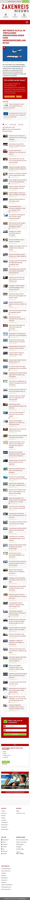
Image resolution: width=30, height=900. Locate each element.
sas (6, 124)
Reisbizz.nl (3, 875)
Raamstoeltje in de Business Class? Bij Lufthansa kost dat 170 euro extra (17, 515)
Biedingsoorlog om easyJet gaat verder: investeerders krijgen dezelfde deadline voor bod (17, 621)
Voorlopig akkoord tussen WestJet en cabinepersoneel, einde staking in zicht (16, 604)
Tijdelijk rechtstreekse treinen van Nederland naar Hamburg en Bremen (18, 247)
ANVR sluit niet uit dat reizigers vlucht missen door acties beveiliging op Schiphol (17, 224)
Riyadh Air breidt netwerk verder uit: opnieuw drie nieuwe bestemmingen (17, 546)
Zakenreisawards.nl (6, 889)
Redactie (3, 815)
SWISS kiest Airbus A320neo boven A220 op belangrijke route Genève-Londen (17, 295)
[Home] (15, 8)
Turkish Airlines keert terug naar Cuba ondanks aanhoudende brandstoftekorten (17, 270)
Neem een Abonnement (22, 839)
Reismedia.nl (4, 878)
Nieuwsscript (4, 824)
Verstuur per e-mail (9, 127)
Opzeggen (18, 846)
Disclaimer (3, 820)
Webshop (5, 851)
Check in (25, 1)
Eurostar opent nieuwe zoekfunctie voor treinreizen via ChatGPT (17, 152)
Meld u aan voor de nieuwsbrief (12, 129)
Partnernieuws (4, 829)
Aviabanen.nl (4, 880)
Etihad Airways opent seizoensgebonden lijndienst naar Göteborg (18, 406)
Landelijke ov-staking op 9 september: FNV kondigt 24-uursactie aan (16, 642)
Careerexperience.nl (6, 887)
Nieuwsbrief (4, 827)
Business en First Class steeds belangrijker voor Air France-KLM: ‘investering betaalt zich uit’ (17, 698)
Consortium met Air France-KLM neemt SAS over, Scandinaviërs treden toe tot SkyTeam (14, 115)
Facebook (4, 844)
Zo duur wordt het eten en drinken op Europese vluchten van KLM (18, 304)
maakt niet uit (6, 755)
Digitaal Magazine (12, 1)
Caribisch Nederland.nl (6, 884)
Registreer (19, 1)
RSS (3, 849)
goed (4, 751)
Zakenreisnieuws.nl (6, 871)
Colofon (3, 818)
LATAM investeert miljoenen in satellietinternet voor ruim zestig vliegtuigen (17, 137)
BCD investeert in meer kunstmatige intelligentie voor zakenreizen (17, 555)
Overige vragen (20, 849)
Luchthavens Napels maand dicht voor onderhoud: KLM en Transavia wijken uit (17, 659)
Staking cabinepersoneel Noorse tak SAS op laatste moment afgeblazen (17, 462)
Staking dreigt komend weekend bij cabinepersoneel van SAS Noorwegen (17, 588)
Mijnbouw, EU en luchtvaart (10, 786)
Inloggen (18, 96)
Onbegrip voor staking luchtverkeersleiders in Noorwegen (15, 233)
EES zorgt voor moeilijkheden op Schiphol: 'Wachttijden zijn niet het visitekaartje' (18, 383)
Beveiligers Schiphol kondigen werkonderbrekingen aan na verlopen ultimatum (16, 287)
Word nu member (10, 96)
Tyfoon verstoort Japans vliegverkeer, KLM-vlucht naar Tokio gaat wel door (17, 422)
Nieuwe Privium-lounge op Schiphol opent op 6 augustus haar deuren (16, 571)
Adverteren (4, 813)
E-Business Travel (20, 813)
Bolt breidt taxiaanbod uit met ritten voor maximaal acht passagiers (17, 470)
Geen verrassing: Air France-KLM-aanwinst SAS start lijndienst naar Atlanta (13, 106)
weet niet (5, 757)
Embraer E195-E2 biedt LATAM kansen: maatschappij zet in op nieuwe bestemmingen (17, 491)
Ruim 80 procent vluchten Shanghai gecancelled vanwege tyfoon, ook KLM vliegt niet (17, 453)
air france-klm (13, 124)
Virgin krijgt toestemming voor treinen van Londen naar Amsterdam (17, 327)
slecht (4, 753)
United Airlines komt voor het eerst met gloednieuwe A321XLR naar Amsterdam (17, 160)
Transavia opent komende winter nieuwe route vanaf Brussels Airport (17, 530)
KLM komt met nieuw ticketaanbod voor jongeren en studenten (17, 318)
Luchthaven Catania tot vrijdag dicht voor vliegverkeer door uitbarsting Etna (17, 397)
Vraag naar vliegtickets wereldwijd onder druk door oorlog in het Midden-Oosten (16, 706)
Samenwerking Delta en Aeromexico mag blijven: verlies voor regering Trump (17, 208)
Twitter (4, 842)
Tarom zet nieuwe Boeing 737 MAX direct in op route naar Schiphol (17, 414)
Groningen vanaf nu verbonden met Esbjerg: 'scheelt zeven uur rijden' (17, 579)
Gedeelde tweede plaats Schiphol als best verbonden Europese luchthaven (18, 675)
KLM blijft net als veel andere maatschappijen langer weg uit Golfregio (17, 538)
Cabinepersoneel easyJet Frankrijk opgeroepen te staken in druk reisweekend (18, 374)
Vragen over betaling (21, 842)
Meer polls (4, 764)
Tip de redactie (8, 131)
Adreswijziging (19, 844)
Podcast (4, 853)
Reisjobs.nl (3, 882)
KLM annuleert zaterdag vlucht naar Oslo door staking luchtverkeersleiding (17, 216)
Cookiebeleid (4, 822)
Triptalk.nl (3, 873)
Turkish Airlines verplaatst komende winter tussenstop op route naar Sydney (17, 613)
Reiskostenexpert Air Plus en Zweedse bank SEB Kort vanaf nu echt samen (17, 596)
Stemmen (6, 762)
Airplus (17, 811)
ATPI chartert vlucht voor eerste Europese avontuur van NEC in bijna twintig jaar (17, 563)
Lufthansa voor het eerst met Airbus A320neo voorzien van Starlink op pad (17, 279)
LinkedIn (4, 846)
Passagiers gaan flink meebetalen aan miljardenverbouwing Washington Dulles (18, 262)
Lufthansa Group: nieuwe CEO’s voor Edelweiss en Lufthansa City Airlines (17, 650)
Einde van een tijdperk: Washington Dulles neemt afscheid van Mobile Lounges (16, 667)
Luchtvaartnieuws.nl (6, 868)
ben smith (20, 124)
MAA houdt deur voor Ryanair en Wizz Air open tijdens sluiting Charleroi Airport (17, 690)
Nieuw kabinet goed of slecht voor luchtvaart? (12, 748)
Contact (3, 811)
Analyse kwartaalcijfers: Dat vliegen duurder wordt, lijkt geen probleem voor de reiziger (17, 499)
